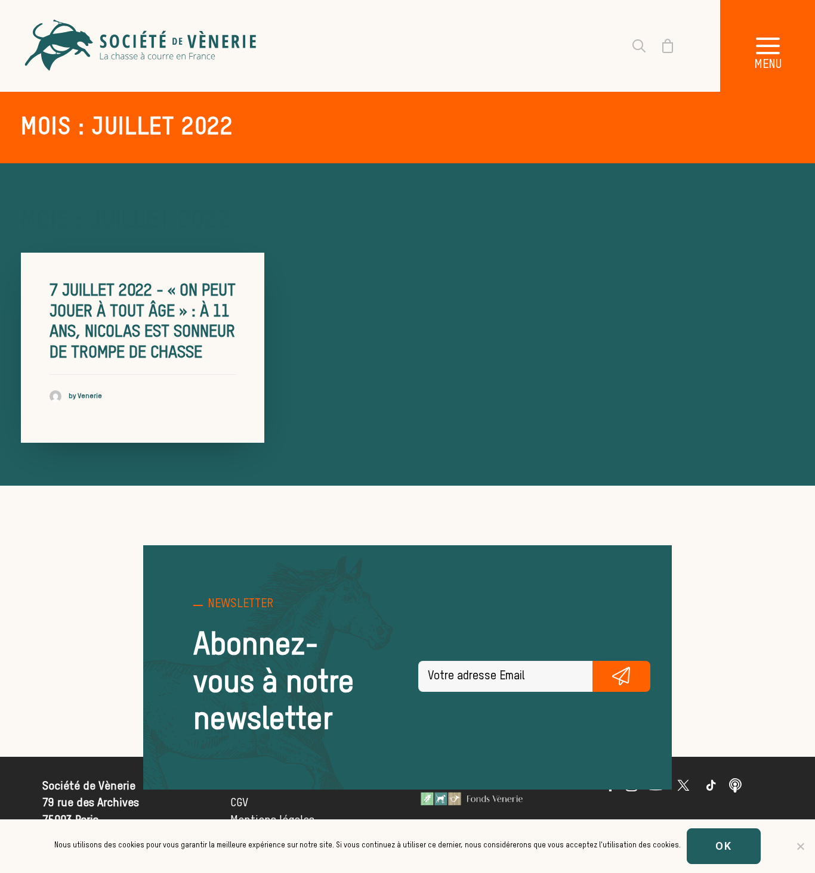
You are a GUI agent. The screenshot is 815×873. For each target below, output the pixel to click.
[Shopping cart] (660, 46)
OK (723, 846)
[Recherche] (632, 46)
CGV (239, 803)
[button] (711, 788)
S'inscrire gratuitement (621, 676)
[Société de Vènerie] (142, 46)
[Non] (800, 846)
